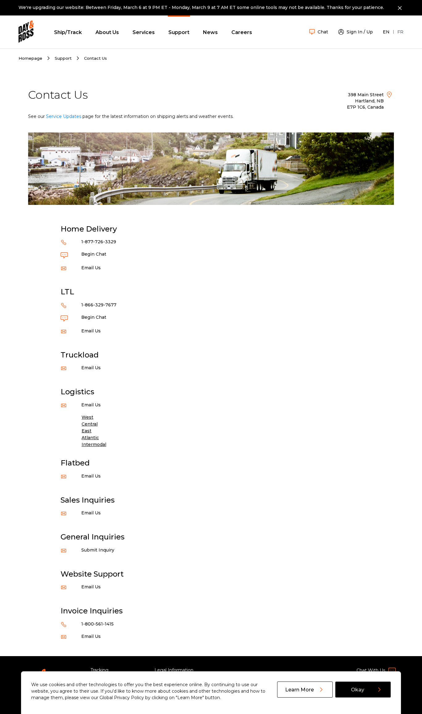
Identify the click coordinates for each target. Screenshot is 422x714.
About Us (107, 32)
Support (178, 32)
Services (144, 32)
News (210, 32)
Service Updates (63, 116)
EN (386, 31)
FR (400, 31)
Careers (241, 32)
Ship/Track (68, 32)
